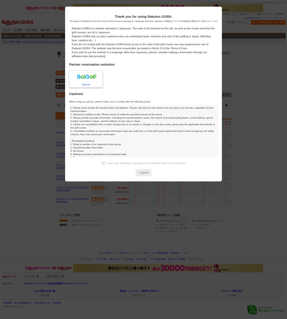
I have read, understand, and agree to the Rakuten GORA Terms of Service (146, 163)
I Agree (143, 172)
